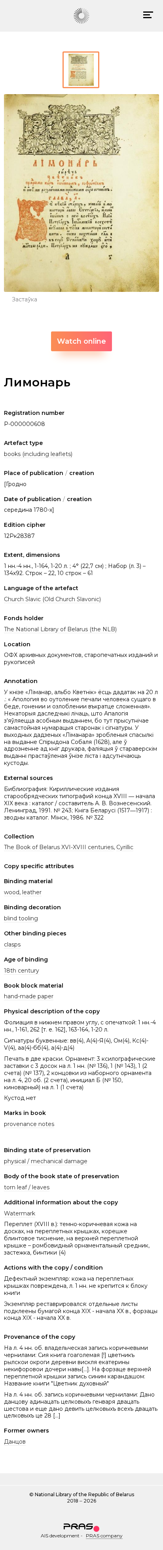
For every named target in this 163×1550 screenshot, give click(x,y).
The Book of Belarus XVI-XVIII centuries (59, 847)
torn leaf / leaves (26, 1187)
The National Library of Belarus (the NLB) (60, 629)
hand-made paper (28, 996)
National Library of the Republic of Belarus (84, 1494)
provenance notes (29, 1124)
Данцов (15, 1441)
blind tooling (21, 918)
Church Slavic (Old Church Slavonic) (52, 599)
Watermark (19, 1213)
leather (32, 892)
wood (11, 892)
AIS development (60, 1536)
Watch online (81, 341)
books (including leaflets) (38, 454)
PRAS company (104, 1536)
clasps (12, 944)
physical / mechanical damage (45, 1161)
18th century (21, 970)
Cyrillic (124, 847)
